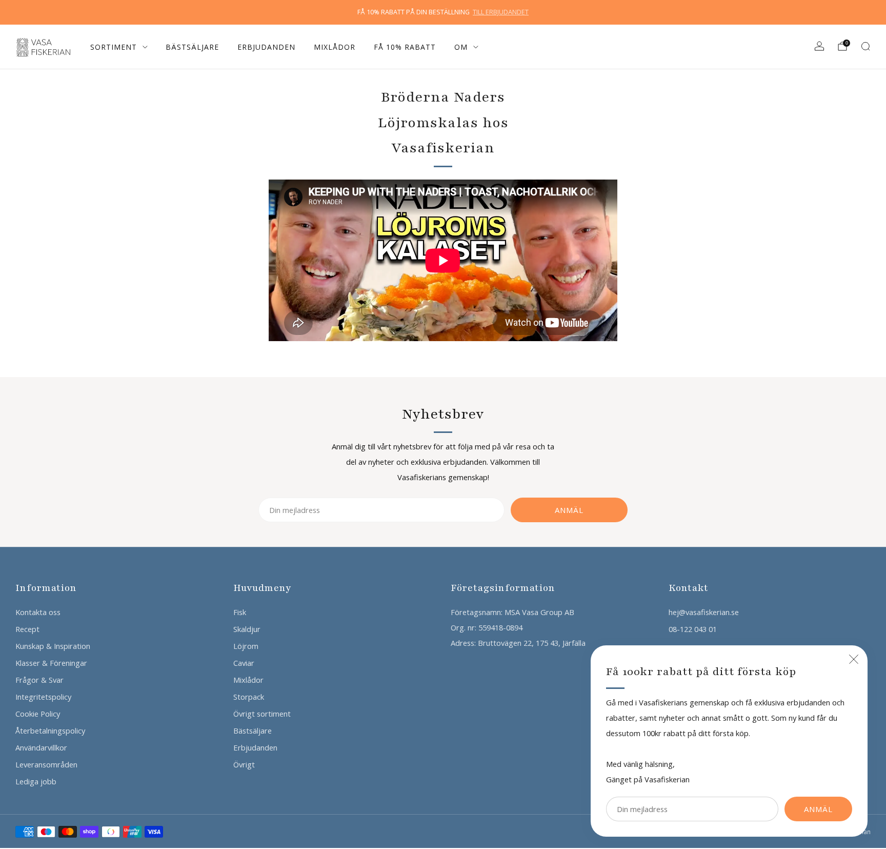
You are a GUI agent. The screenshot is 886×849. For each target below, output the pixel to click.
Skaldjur (246, 629)
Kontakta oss (38, 612)
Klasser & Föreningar (51, 663)
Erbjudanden (266, 47)
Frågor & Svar (39, 680)
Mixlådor (334, 47)
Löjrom (245, 646)
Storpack (248, 697)
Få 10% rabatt (405, 47)
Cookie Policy (37, 713)
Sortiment (113, 47)
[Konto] (819, 46)
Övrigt (244, 764)
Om (461, 47)
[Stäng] (854, 659)
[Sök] (865, 46)
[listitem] (443, 12)
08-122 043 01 (693, 629)
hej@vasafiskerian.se (704, 612)
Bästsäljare (192, 47)
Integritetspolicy (43, 697)
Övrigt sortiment (262, 713)
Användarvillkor (41, 747)
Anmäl (818, 809)
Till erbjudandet (501, 12)
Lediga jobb (35, 781)
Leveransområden (46, 764)
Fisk (239, 612)
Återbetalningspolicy (50, 730)
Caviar (243, 663)
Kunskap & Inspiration (52, 646)
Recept (27, 629)
